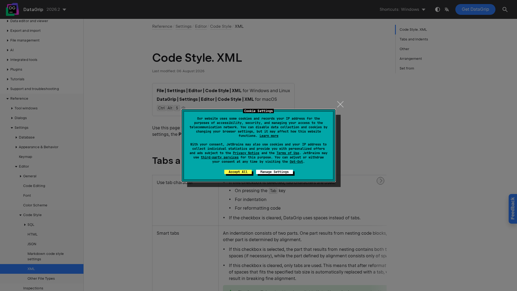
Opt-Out (296, 162)
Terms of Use (288, 153)
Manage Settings (274, 172)
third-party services (220, 157)
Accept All (238, 172)
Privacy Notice (246, 153)
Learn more (269, 136)
